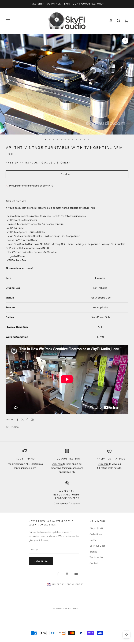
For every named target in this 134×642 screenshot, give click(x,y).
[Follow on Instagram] (67, 574)
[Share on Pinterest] (27, 419)
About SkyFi (96, 528)
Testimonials (96, 557)
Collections (96, 534)
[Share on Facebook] (17, 419)
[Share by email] (32, 419)
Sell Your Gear (97, 545)
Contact (94, 563)
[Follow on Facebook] (58, 574)
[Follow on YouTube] (76, 574)
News (93, 540)
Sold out (67, 174)
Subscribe (41, 560)
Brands (93, 551)
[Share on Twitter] (22, 419)
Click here (57, 463)
